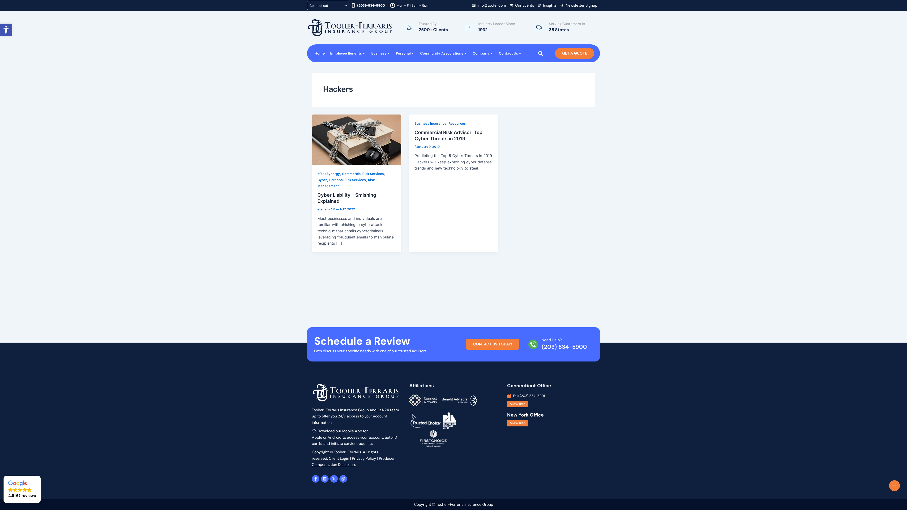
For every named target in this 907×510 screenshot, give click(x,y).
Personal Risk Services (347, 180)
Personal (403, 53)
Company (481, 53)
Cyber (322, 180)
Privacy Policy (364, 458)
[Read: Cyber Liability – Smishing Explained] (356, 139)
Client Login (339, 458)
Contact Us (508, 53)
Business (378, 53)
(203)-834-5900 (371, 5)
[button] (6, 30)
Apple (317, 437)
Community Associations (441, 53)
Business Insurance (430, 123)
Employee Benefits (346, 53)
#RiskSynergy (328, 174)
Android (335, 437)
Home (320, 53)
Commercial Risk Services (363, 174)
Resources (457, 123)
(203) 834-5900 (564, 346)
